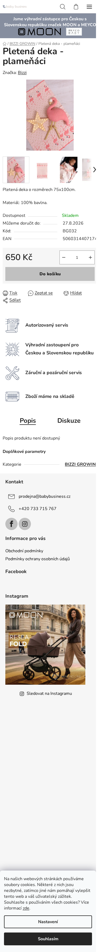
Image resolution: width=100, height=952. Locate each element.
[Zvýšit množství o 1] (90, 257)
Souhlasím (48, 939)
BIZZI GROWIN (80, 464)
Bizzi (22, 73)
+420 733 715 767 (38, 508)
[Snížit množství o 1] (64, 257)
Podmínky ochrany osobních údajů (37, 559)
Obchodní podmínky (24, 551)
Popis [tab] (28, 420)
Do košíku (50, 274)
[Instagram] (25, 524)
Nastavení (48, 922)
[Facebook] (11, 524)
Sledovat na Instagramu (49, 693)
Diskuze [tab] (69, 420)
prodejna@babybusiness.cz (44, 496)
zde (26, 908)
